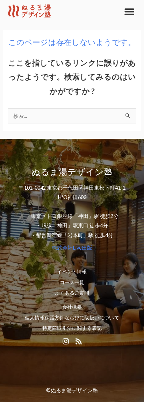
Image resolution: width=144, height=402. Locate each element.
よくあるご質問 (72, 293)
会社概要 (72, 307)
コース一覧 (72, 282)
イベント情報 (72, 271)
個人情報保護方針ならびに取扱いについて (72, 317)
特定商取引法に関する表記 (72, 328)
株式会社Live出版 (72, 248)
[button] (129, 11)
